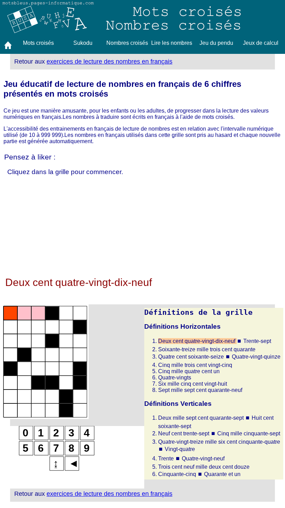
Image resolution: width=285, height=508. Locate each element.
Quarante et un (222, 474)
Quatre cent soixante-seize (191, 357)
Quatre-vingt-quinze (256, 357)
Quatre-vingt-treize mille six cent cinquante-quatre (219, 442)
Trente (166, 458)
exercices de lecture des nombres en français (109, 61)
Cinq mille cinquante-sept (248, 433)
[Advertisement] (142, 228)
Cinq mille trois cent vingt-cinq (195, 365)
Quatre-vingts (174, 377)
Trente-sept (257, 341)
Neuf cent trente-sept (184, 433)
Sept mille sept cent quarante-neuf (200, 390)
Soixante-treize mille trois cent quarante (206, 349)
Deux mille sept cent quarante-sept (201, 418)
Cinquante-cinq (177, 474)
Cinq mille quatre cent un (189, 371)
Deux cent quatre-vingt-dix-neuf (197, 341)
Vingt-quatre (180, 449)
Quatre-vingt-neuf (203, 458)
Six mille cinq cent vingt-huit (192, 384)
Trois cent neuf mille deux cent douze (204, 467)
